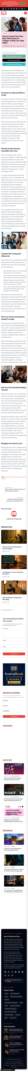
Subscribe (14, 716)
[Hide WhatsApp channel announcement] (26, 3)
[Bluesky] (22, 9)
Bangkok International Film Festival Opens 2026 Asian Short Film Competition (13, 821)
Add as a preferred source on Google (14, 980)
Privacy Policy (14, 1065)
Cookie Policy (21, 1065)
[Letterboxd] (25, 9)
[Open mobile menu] (25, 13)
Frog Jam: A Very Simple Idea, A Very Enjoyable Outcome (13, 849)
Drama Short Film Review (16, 996)
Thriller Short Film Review (10, 1008)
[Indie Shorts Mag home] (3, 13)
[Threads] (19, 9)
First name (5, 700)
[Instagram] (6, 9)
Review (6, 993)
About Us (12, 1061)
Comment (5, 628)
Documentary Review (15, 1005)
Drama (6, 996)
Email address (6, 710)
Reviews (13, 846)
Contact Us (7, 1063)
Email (4, 646)
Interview (18, 1014)
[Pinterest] (11, 9)
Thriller (21, 1002)
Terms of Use (7, 1065)
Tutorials (5, 33)
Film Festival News (15, 776)
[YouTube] (14, 9)
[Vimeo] (17, 9)
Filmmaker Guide (9, 477)
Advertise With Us (18, 1061)
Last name (5, 705)
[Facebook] (3, 9)
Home (7, 1061)
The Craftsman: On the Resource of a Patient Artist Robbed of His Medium (13, 891)
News (6, 1017)
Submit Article (14, 1063)
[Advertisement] (14, 912)
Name (4, 640)
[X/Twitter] (8, 9)
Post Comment (14, 654)
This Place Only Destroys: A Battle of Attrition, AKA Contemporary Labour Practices (13, 871)
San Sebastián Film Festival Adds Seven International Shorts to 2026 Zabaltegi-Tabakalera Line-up (13, 801)
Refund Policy (14, 1067)
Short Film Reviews (15, 993)
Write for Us (20, 1063)
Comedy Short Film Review (11, 1002)
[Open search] (22, 13)
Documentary (13, 1017)
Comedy (7, 999)
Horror (6, 1005)
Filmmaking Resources (20, 477)
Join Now (22, 3)
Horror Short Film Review (10, 1011)
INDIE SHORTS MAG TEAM (9, 46)
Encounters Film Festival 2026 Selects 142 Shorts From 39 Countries (12, 779)
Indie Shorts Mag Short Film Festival (16, 1032)
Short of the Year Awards (14, 1045)
